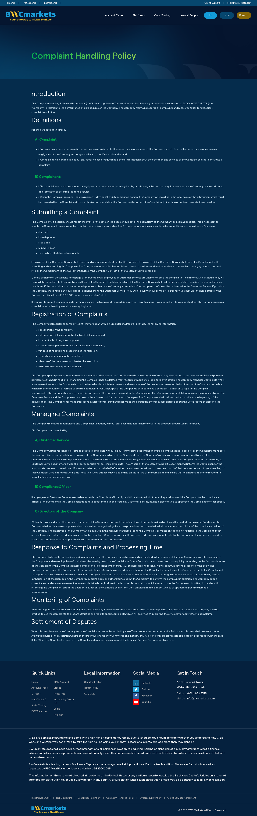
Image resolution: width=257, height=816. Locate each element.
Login (227, 15)
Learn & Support (189, 15)
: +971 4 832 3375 (196, 693)
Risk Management (41, 798)
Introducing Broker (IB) (64, 701)
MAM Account (61, 682)
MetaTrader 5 (38, 699)
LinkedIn (146, 683)
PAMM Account (39, 711)
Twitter (146, 689)
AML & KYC (90, 694)
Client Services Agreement (181, 798)
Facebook (147, 696)
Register (244, 15)
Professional (29, 3)
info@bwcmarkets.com (239, 3)
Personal (10, 3)
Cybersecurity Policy (151, 798)
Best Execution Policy (89, 798)
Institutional (50, 3)
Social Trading (38, 705)
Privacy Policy (91, 688)
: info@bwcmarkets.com (200, 698)
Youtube (146, 702)
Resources (59, 694)
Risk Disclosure (64, 798)
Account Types (114, 15)
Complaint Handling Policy (120, 798)
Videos (57, 688)
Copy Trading (162, 15)
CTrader (35, 694)
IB (210, 15)
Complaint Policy (93, 682)
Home (34, 682)
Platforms (139, 15)
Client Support (212, 3)
